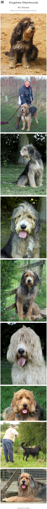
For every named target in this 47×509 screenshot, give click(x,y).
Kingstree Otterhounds (23, 2)
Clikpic (27, 508)
